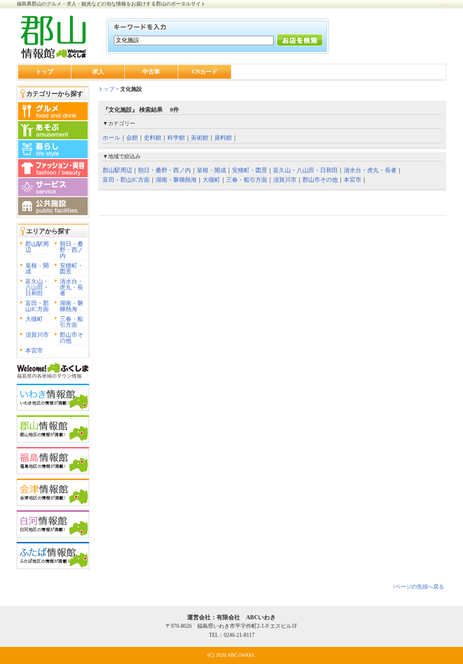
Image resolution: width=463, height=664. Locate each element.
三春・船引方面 (71, 322)
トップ (44, 71)
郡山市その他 (71, 337)
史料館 (152, 137)
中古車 (151, 71)
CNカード (204, 71)
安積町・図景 (71, 268)
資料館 (223, 137)
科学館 (176, 137)
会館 (132, 137)
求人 (98, 71)
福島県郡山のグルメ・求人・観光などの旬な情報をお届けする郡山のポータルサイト (111, 3)
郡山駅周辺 (37, 246)
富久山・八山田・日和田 (37, 287)
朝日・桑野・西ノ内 (71, 249)
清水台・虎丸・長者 (71, 287)
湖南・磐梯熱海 (71, 306)
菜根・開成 (37, 268)
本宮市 (34, 350)
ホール (111, 137)
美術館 (199, 137)
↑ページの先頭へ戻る (418, 587)
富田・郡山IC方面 (37, 306)
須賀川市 (37, 334)
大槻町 (34, 319)
